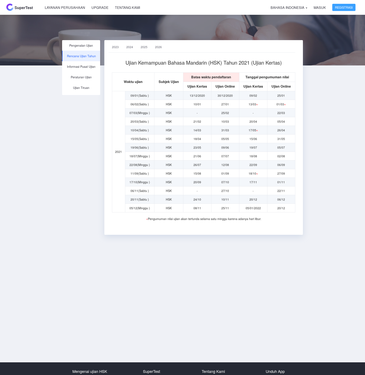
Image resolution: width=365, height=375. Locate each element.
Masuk (320, 7)
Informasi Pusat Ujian (81, 66)
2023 (115, 47)
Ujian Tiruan (81, 88)
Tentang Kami (127, 7)
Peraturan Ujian (81, 77)
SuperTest (23, 7)
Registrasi (344, 7)
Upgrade (100, 7)
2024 (129, 47)
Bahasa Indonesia (288, 7)
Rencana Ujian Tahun (81, 56)
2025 (144, 47)
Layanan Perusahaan (65, 7)
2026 (158, 47)
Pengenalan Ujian (81, 45)
